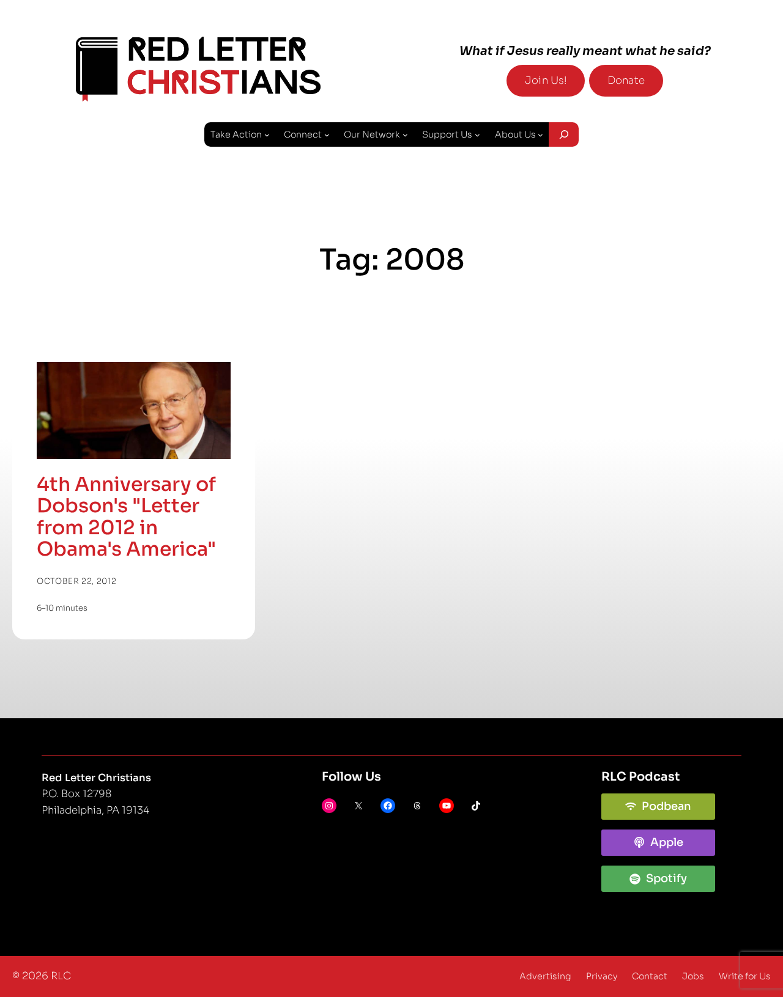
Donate (626, 80)
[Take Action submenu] (267, 135)
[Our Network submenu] (405, 135)
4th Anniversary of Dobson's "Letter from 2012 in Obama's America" (126, 517)
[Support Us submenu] (477, 135)
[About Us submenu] (540, 135)
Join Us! (545, 80)
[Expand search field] (563, 134)
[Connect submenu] (327, 135)
